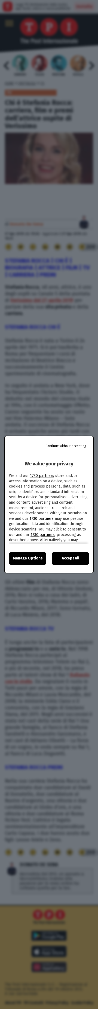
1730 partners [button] (42, 475)
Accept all (70, 558)
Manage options (28, 558)
